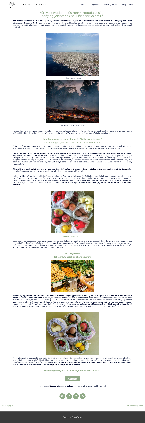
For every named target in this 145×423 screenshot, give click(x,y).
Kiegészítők (95, 5)
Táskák (83, 5)
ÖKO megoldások (110, 5)
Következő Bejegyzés (136, 406)
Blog (124, 5)
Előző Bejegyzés (7, 406)
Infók (131, 5)
